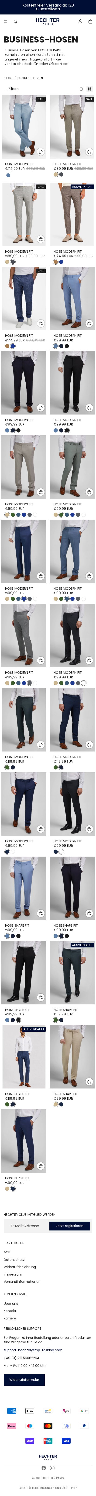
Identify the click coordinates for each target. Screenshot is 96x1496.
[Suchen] (15, 21)
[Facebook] (44, 1468)
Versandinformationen (22, 1281)
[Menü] (5, 21)
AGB (7, 1252)
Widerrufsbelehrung (20, 1267)
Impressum (13, 1274)
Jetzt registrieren (69, 1225)
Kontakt (10, 1310)
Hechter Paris (53, 1478)
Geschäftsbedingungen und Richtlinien (48, 1488)
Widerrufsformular (24, 1379)
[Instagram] (52, 1468)
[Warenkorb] (90, 21)
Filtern (14, 89)
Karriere (10, 1318)
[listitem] (56, 174)
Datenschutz (14, 1259)
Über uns (11, 1303)
